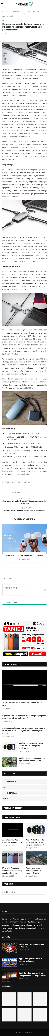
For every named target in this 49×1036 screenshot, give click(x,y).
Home (4, 11)
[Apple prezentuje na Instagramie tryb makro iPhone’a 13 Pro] (9, 762)
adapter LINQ (8, 483)
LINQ (18, 483)
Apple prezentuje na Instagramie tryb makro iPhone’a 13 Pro (32, 759)
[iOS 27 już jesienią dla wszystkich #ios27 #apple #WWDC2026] (24, 999)
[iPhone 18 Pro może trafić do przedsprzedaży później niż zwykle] (12, 858)
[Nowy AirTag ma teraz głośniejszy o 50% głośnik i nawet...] (39, 1014)
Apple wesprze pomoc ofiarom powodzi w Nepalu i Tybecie (34, 870)
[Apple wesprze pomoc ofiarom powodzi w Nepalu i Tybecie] (36, 858)
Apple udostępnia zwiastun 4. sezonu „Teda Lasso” (30, 960)
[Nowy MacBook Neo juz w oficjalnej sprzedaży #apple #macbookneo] (39, 999)
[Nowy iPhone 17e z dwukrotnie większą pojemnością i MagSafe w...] (24, 1014)
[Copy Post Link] (35, 492)
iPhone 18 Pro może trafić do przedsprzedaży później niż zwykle (12, 870)
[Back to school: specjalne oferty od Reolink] (24, 539)
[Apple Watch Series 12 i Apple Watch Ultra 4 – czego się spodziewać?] (9, 747)
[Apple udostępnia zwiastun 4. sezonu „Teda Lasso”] (9, 962)
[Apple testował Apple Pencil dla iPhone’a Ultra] (24, 685)
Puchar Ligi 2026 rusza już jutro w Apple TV (32, 945)
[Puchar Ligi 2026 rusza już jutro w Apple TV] (9, 948)
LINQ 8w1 (27, 483)
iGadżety (15, 11)
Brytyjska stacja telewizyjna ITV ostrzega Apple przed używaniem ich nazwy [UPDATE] (24, 717)
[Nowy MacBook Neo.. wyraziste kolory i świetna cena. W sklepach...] (9, 1014)
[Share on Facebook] (32, 492)
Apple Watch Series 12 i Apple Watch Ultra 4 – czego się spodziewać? (31, 745)
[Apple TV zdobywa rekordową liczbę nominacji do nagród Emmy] (9, 976)
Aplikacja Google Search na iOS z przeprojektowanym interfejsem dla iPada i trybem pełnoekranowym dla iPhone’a (23, 730)
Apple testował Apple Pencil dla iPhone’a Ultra (22, 704)
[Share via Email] (38, 492)
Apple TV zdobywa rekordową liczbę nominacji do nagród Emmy (32, 974)
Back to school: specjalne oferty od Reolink (24, 555)
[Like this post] (29, 492)
